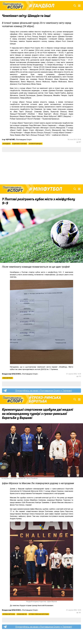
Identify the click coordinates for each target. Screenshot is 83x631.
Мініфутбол (47, 189)
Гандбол (43, 6)
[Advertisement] (41, 168)
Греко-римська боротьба (45, 399)
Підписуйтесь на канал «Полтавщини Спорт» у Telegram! (43, 390)
